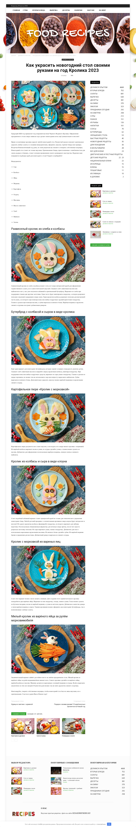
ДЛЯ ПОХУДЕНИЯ (97, 145)
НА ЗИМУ (102, 10)
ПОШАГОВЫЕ (96, 170)
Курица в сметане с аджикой (22, 704)
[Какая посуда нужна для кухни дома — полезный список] (56, 781)
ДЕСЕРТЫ (66, 10)
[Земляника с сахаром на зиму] (95, 234)
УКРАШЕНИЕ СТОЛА (98, 135)
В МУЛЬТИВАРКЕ (97, 148)
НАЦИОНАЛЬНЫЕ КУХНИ (100, 161)
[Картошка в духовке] (22, 726)
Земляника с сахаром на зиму (112, 232)
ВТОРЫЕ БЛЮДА (38, 10)
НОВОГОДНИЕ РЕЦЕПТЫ (100, 141)
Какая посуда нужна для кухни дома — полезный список (73, 779)
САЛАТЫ (93, 93)
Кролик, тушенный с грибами (72, 788)
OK (109, 824)
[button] (122, 10)
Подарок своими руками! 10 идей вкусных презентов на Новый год (69, 705)
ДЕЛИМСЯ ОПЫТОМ (67, 59)
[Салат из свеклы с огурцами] (95, 224)
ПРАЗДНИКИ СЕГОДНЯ (99, 109)
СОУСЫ (93, 129)
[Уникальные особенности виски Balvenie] (56, 770)
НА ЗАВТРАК (95, 113)
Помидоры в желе (68, 736)
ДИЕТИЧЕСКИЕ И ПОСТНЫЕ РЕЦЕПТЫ (106, 154)
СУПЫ (25, 10)
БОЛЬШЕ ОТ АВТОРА (35, 714)
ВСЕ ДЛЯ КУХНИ (97, 151)
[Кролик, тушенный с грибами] (56, 791)
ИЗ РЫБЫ (94, 122)
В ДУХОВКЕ (95, 177)
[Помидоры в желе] (73, 726)
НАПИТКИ (78, 10)
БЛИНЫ (93, 167)
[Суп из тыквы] (48, 726)
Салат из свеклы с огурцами (112, 222)
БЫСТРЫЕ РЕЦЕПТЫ (98, 138)
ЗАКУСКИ (90, 10)
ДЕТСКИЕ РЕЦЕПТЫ (98, 157)
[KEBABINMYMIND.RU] (68, 33)
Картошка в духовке (18, 736)
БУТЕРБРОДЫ (96, 132)
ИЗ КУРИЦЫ (95, 164)
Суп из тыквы (41, 736)
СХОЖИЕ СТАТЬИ (19, 714)
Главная (16, 10)
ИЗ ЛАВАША (95, 173)
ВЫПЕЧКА (53, 10)
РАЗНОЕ (93, 119)
